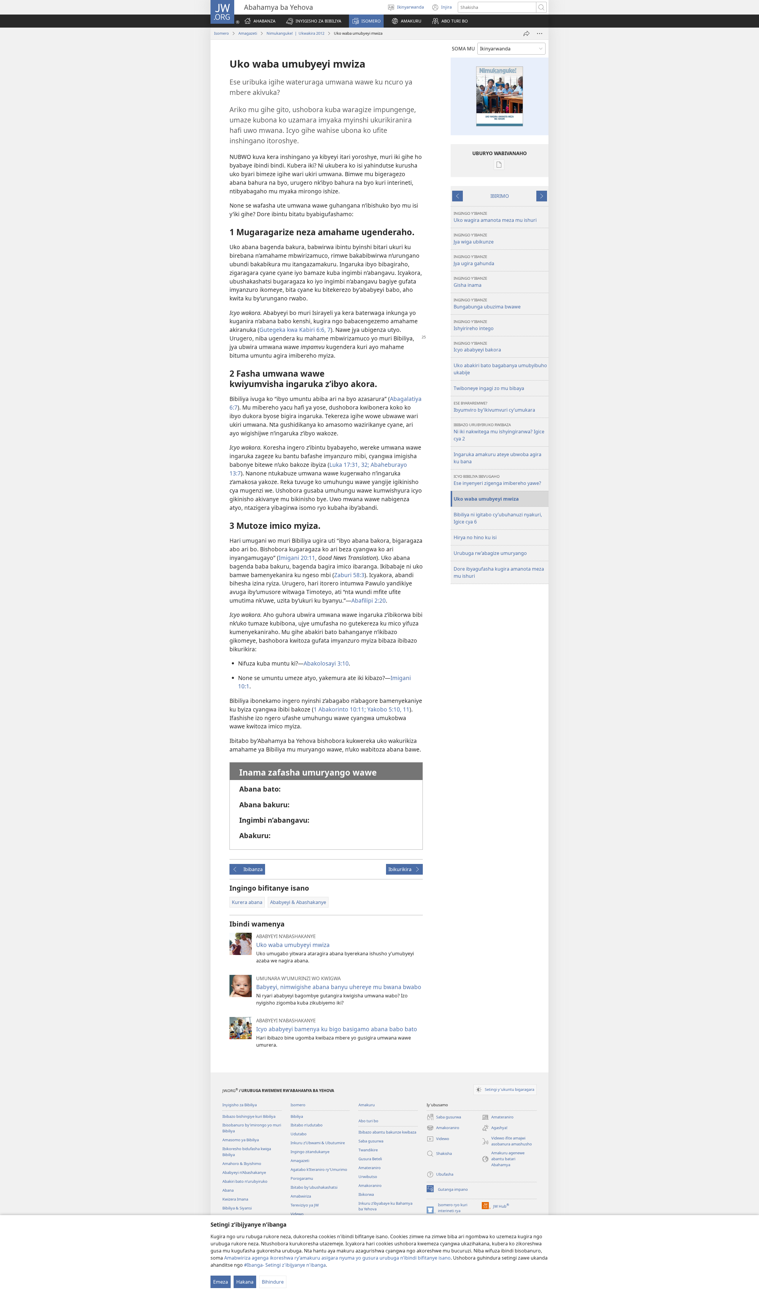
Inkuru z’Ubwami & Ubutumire (318, 1142)
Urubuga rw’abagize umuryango (490, 553)
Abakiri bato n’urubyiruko (244, 1181)
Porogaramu (302, 1178)
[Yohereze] (526, 33)
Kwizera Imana (235, 1199)
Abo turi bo (368, 1120)
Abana (228, 1190)
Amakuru (366, 1104)
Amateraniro (369, 1167)
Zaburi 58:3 (349, 575)
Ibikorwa (366, 1194)
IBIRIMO (499, 196)
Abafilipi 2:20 (368, 600)
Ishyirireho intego (474, 325)
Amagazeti (247, 33)
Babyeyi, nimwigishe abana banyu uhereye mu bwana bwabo (338, 987)
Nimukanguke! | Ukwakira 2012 (295, 33)
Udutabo (299, 1134)
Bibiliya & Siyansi (237, 1208)
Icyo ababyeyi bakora (477, 346)
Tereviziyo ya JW (305, 1205)
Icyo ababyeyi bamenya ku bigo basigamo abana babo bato (336, 1029)
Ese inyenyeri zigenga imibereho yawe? (497, 480)
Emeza (220, 1282)
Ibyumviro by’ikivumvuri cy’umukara (494, 406)
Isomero (221, 33)
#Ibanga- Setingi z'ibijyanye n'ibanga (285, 1265)
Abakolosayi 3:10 (326, 663)
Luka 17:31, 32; (349, 465)
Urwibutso (367, 1176)
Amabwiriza (301, 1196)
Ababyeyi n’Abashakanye (244, 1172)
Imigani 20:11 (297, 558)
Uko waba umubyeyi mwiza (293, 945)
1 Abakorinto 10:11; (340, 709)
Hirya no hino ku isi (475, 537)
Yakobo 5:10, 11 (387, 709)
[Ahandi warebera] (539, 33)
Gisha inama (470, 282)
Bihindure (273, 1282)
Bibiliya (297, 1116)
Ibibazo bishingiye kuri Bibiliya (248, 1116)
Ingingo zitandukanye (310, 1151)
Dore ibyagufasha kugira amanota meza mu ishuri (499, 572)
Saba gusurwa (370, 1141)
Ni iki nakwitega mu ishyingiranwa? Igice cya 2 (499, 432)
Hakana (244, 1282)
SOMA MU (463, 48)
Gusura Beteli (370, 1158)
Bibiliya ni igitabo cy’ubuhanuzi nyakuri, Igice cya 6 (498, 518)
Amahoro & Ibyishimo (241, 1163)
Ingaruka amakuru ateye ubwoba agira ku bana (497, 458)
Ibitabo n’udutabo (307, 1125)
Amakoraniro (370, 1185)
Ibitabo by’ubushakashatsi (314, 1187)
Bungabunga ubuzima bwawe (487, 303)
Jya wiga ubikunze (474, 238)
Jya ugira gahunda (474, 260)
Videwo (297, 1214)
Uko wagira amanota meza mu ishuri (495, 217)
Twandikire (368, 1150)
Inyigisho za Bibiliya (239, 1104)
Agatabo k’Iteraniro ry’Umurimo (319, 1169)
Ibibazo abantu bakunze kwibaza (387, 1132)
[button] (313, 21)
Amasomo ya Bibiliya (240, 1139)
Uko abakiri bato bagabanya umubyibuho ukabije (500, 369)
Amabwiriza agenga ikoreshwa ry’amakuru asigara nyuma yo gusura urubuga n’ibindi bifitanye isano (337, 1258)
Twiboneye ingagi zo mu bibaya (489, 388)
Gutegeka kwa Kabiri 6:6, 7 (295, 330)
